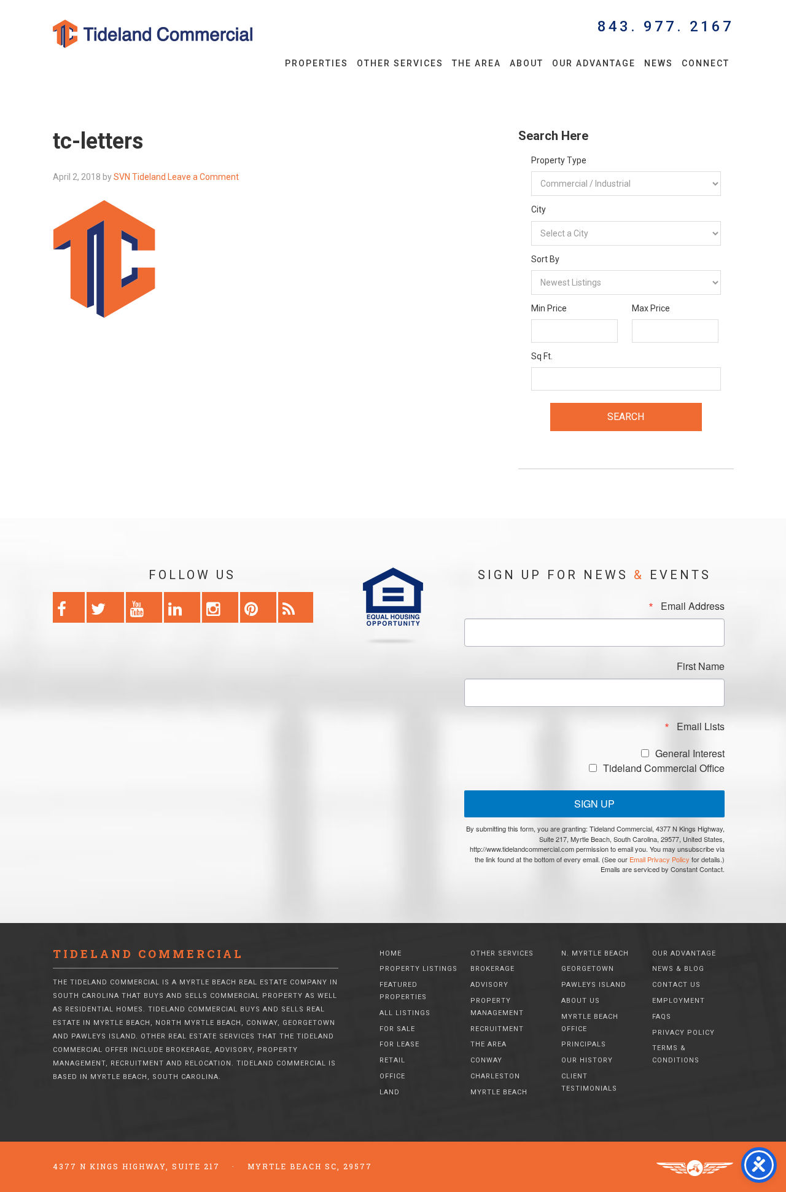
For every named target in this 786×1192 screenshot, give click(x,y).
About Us (580, 1001)
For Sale (397, 1029)
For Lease (399, 1044)
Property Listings (418, 969)
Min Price (549, 308)
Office (392, 1076)
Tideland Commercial (174, 34)
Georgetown (587, 969)
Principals (583, 1044)
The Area (488, 1044)
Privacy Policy (683, 1033)
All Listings (404, 1013)
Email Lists (701, 726)
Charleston (495, 1076)
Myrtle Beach (498, 1092)
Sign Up (594, 804)
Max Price (651, 308)
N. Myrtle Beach (595, 953)
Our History (587, 1060)
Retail (392, 1060)
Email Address (693, 606)
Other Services (502, 953)
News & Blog (678, 969)
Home (390, 953)
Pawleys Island (593, 985)
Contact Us (676, 985)
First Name (701, 666)
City (538, 209)
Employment (678, 1001)
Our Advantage (684, 953)
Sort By (545, 259)
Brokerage (492, 969)
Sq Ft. (542, 356)
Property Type (558, 160)
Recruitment (497, 1029)
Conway (486, 1060)
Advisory (489, 985)
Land (389, 1092)
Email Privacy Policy (659, 859)
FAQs (661, 1017)
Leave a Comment (203, 177)
